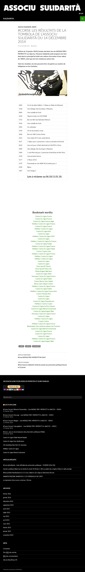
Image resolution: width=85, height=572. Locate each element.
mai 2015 (6, 516)
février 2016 (7, 494)
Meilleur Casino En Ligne (44, 229)
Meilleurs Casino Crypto (43, 304)
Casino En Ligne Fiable (43, 244)
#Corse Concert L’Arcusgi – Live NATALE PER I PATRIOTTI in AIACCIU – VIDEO (28, 415)
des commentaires (10, 556)
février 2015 (7, 527)
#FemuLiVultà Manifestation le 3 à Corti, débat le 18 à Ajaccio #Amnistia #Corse (28, 473)
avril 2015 (6, 520)
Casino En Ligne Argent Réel (43, 311)
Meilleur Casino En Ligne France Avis (43, 291)
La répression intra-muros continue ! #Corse (17, 480)
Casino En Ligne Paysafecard (43, 301)
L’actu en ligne (10, 405)
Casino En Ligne (43, 234)
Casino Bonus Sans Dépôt (43, 281)
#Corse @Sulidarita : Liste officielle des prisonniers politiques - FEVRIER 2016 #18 (29, 465)
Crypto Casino (43, 321)
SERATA (28, 346)
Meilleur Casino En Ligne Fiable (43, 249)
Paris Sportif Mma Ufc (43, 269)
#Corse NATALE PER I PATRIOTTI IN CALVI (32, 356)
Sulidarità (36, 346)
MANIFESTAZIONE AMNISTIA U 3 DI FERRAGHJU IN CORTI (23, 476)
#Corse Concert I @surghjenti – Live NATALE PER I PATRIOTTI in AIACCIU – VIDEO (29, 426)
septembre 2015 (8, 505)
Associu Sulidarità (24, 27)
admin (35, 46)
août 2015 (6, 509)
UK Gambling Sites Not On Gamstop (14, 445)
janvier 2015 (7, 531)
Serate (34, 27)
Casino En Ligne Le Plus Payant (43, 306)
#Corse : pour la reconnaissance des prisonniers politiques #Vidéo (24, 432)
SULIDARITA (8, 19)
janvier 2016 (7, 497)
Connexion (6, 549)
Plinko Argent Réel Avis (43, 271)
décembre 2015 (8, 501)
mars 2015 (6, 524)
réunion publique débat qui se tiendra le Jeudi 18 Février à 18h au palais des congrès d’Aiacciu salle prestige (37, 469)
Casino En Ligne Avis (43, 231)
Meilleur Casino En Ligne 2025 (44, 236)
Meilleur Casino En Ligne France (43, 224)
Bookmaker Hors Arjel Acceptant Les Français (43, 326)
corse (21, 346)
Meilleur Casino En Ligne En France (43, 241)
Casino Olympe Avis (43, 294)
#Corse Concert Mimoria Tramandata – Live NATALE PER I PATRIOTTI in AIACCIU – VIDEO (32, 409)
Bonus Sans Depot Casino (43, 284)
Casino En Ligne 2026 (43, 274)
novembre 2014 (8, 535)
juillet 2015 (6, 512)
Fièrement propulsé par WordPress (12, 569)
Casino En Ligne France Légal (43, 221)
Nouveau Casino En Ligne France (43, 276)
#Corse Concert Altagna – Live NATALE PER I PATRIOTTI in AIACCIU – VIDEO (28, 421)
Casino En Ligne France (43, 216)
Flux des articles (9, 552)
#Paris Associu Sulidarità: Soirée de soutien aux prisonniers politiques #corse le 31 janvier (42, 365)
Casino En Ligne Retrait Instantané (43, 309)
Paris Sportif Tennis (43, 266)
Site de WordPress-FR (10, 560)
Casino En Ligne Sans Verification (13, 441)
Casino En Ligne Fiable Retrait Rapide (15, 437)
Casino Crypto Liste (43, 251)
